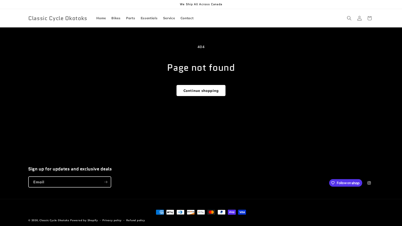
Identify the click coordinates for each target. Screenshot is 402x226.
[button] (349, 18)
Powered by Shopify (84, 220)
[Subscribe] (106, 182)
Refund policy (135, 220)
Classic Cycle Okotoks (54, 220)
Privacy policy (112, 220)
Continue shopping (201, 90)
